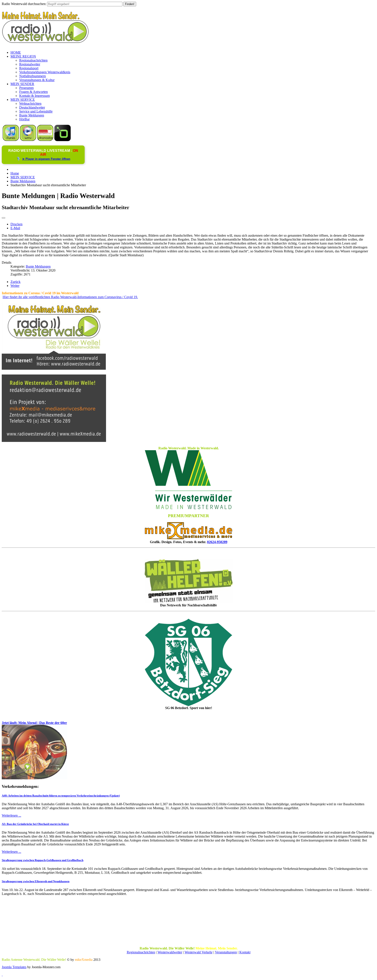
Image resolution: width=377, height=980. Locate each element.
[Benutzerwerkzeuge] (3, 218)
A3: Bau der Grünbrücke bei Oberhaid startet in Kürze (35, 824)
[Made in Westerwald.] (188, 508)
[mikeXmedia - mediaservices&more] (188, 538)
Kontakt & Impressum (34, 95)
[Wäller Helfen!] (188, 581)
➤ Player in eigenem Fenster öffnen (46, 159)
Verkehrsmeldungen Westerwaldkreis (44, 72)
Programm (26, 88)
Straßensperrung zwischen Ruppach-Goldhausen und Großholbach (42, 860)
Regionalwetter (29, 64)
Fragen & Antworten (33, 92)
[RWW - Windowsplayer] (28, 140)
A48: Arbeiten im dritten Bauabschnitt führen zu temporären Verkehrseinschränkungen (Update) (61, 795)
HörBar (24, 119)
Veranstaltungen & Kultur (37, 80)
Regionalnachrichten (33, 60)
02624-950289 (217, 542)
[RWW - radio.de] (62, 140)
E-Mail (15, 228)
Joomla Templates (14, 967)
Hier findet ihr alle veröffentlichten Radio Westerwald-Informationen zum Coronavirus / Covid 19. (70, 297)
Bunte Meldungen (31, 115)
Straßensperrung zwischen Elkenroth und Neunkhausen (35, 881)
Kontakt (244, 952)
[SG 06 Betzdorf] (188, 662)
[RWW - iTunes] (11, 140)
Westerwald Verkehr (198, 952)
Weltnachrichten (30, 103)
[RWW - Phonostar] (45, 140)
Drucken (16, 224)
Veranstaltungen (226, 952)
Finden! (129, 4)
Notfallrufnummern (32, 76)
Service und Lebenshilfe (36, 111)
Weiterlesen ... (11, 815)
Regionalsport (28, 68)
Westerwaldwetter (170, 952)
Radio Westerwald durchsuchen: (24, 4)
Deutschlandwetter (32, 107)
